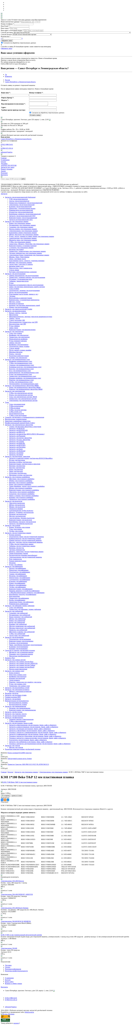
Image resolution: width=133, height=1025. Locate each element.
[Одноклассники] (5, 800)
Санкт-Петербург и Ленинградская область (20, 82)
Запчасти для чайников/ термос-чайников (19, 606)
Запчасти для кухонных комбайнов (17, 477)
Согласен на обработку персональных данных (19, 43)
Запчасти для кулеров (12, 525)
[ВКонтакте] (2, 800)
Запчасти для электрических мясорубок (19, 425)
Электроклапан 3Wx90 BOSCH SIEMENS (16, 921)
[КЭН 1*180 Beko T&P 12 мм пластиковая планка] (19, 782)
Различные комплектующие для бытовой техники (22, 749)
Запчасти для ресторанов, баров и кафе (19, 723)
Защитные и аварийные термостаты (17, 421)
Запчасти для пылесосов (13, 501)
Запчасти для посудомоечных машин (18, 533)
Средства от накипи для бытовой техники (20, 650)
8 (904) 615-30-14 (7, 148)
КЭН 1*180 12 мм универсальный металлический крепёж (21, 935)
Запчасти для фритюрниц (14, 717)
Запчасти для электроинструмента (17, 689)
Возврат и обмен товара (13, 983)
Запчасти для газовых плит (14, 671)
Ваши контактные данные (11, 22)
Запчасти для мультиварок (14, 637)
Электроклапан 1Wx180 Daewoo (12, 881)
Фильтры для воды (11, 693)
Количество (5, 36)
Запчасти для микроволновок (15, 311)
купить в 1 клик (17, 795)
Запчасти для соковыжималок (15, 706)
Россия (7, 80)
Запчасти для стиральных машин (16, 221)
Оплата (7, 967)
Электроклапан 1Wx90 (9, 948)
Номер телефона (7, 24)
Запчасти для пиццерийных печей (17, 688)
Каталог (8, 980)
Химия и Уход (10, 658)
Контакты (4, 987)
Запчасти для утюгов (12, 745)
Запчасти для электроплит (14, 331)
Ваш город (5, 28)
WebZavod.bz (29, 1012)
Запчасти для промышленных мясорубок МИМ (22, 385)
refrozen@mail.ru (6, 152)
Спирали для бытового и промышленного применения (24, 417)
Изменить (8, 76)
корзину (16, 1023)
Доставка (8, 965)
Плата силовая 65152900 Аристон (20, 753)
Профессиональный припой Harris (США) (20, 423)
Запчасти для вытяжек (13, 699)
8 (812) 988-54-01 (7, 144)
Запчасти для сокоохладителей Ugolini (18, 309)
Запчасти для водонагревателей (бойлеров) (20, 197)
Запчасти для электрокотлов (15, 391)
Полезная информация (13, 969)
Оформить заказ (7, 40)
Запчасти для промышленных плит (17, 359)
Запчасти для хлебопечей (14, 611)
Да (6, 74)
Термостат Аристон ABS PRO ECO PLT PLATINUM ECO (28, 764)
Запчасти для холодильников (15, 274)
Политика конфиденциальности (16, 971)
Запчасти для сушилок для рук (16, 714)
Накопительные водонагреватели (17, 701)
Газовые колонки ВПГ (13, 697)
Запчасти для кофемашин (14, 566)
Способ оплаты (6, 34)
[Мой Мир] (8, 800)
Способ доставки (7, 32)
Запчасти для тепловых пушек (15, 695)
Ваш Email (5, 26)
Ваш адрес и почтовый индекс (12, 30)
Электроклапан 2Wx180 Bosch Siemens (14, 908)
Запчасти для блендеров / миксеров (17, 456)
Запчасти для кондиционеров (15, 716)
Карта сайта (9, 982)
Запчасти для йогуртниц (13, 712)
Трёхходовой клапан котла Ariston (20, 758)
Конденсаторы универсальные (16, 419)
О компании (9, 978)
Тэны (7, 402)
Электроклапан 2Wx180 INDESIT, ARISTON (17, 894)
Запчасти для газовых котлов (15, 660)
